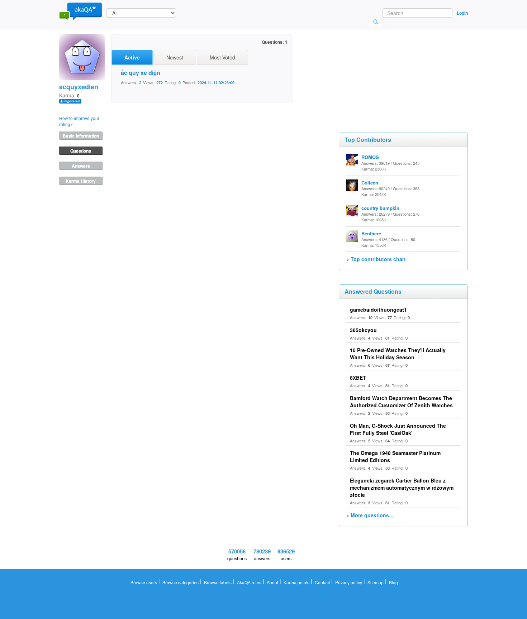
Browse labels (218, 582)
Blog (393, 582)
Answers (81, 166)
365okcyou (363, 330)
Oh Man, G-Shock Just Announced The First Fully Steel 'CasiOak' (398, 429)
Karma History (81, 181)
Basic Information (81, 136)
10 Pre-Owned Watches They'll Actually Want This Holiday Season (398, 353)
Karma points (296, 582)
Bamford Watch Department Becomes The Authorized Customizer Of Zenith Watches (401, 401)
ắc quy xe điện (140, 72)
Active (132, 57)
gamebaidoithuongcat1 (378, 309)
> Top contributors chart (376, 259)
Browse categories (180, 582)
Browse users (143, 582)
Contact (322, 582)
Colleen (369, 182)
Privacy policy (348, 582)
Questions (80, 151)
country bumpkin (380, 208)
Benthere (371, 233)
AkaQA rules (249, 582)
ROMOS (370, 157)
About (272, 582)
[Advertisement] (392, 70)
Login (462, 13)
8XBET (358, 377)
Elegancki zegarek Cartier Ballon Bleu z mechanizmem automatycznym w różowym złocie (402, 487)
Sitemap (375, 582)
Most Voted (222, 57)
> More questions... (369, 515)
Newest (174, 57)
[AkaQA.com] (81, 11)
